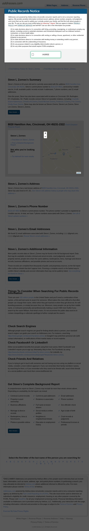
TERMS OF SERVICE (24, 25)
